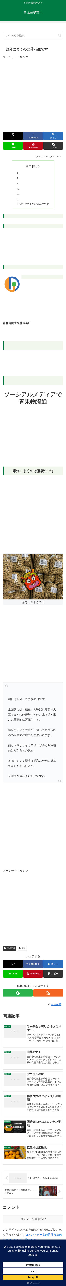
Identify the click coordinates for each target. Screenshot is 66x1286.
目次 (28, 166)
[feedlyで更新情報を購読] (18, 993)
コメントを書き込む (33, 1218)
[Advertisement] (33, 93)
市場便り (11, 948)
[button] (59, 35)
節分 (23, 948)
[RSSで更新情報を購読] (48, 993)
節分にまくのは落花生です (34, 204)
